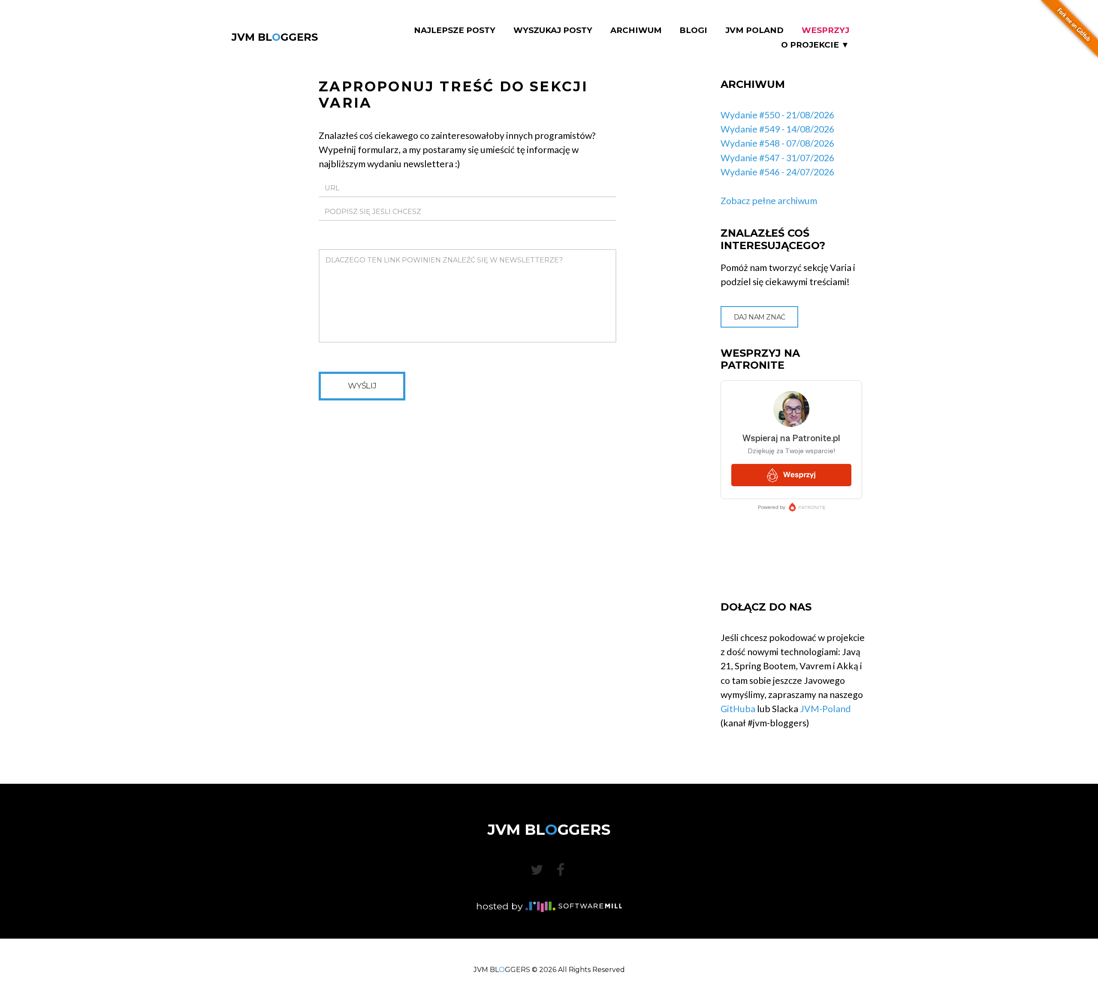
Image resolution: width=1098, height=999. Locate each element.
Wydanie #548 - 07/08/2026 (777, 143)
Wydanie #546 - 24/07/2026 (777, 172)
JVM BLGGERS (275, 37)
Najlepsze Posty (454, 30)
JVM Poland (754, 30)
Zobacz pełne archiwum (769, 200)
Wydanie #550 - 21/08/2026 (777, 114)
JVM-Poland (825, 708)
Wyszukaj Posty (552, 30)
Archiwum (636, 30)
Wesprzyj (825, 30)
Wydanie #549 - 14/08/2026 (777, 129)
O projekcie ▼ (815, 45)
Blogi (693, 30)
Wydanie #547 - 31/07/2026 (777, 157)
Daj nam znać (759, 317)
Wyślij (362, 386)
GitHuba (738, 708)
